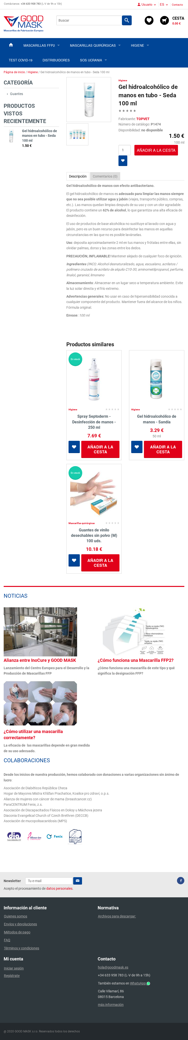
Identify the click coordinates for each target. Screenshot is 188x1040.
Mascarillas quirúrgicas (93, 45)
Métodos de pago (17, 932)
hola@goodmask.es (113, 967)
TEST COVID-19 (20, 60)
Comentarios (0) (105, 176)
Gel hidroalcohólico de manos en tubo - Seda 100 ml (39, 135)
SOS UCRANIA (91, 60)
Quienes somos (15, 916)
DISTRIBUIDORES (56, 60)
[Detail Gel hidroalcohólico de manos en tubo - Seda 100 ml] (11, 136)
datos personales (59, 888)
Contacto (177, 4)
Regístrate (12, 976)
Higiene (137, 45)
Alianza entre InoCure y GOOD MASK (40, 660)
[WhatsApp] (148, 983)
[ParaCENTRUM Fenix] (54, 836)
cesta (178, 20)
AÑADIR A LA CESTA (156, 150)
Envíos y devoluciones (20, 924)
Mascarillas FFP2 (39, 45)
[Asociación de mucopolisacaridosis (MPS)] (75, 836)
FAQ (7, 940)
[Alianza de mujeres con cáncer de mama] (34, 836)
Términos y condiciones (21, 948)
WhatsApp (138, 983)
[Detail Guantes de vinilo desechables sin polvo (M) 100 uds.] (94, 493)
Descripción (78, 176)
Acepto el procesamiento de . (38, 888)
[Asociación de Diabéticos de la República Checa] (14, 837)
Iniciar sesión (14, 968)
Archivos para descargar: (117, 916)
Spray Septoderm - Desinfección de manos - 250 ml (94, 422)
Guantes (16, 94)
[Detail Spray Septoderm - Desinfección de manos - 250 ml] (94, 379)
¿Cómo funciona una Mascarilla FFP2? (136, 660)
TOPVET (143, 119)
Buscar (127, 20)
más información (111, 1005)
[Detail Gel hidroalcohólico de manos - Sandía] (156, 379)
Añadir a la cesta (100, 449)
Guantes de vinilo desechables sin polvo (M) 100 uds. (94, 535)
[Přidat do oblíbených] (122, 160)
